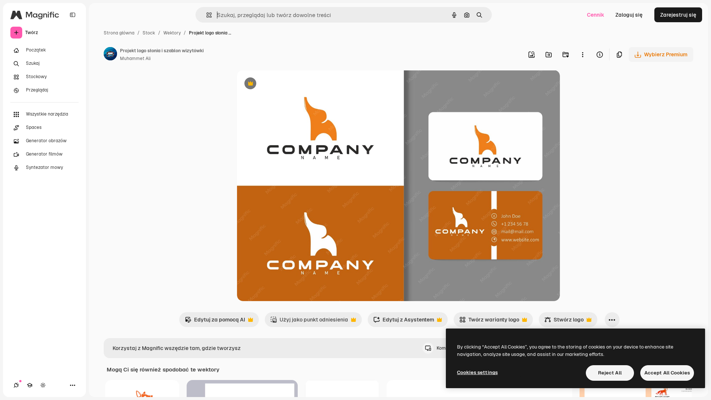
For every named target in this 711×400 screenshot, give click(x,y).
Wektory (172, 33)
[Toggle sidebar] (73, 15)
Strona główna (119, 33)
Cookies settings (477, 372)
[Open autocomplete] (206, 15)
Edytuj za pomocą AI (215, 321)
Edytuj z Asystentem (403, 321)
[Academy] (30, 385)
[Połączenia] (16, 385)
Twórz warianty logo (489, 321)
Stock (149, 33)
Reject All (610, 373)
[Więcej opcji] (582, 54)
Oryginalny (288, 84)
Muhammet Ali (135, 58)
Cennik (595, 14)
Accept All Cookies (667, 373)
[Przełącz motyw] (43, 385)
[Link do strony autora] (110, 55)
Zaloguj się (628, 14)
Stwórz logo (564, 321)
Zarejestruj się (678, 14)
